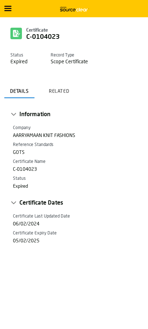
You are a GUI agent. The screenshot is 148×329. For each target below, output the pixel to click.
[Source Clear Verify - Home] (74, 9)
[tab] (19, 89)
